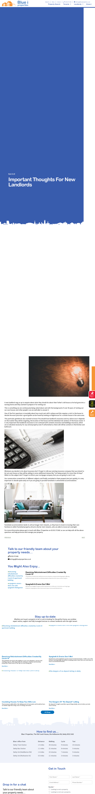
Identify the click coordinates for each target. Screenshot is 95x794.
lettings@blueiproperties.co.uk (83, 2)
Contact (59, 2)
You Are (51, 787)
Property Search (54, 4)
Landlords (77, 4)
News (53, 2)
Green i (89, 4)
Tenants (66, 4)
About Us (47, 2)
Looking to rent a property (59, 789)
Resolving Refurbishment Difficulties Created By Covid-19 (46, 573)
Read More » (5, 666)
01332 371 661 (68, 2)
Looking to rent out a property (60, 792)
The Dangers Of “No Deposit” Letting (64, 702)
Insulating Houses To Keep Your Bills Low (19, 702)
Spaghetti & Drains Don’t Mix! (38, 584)
